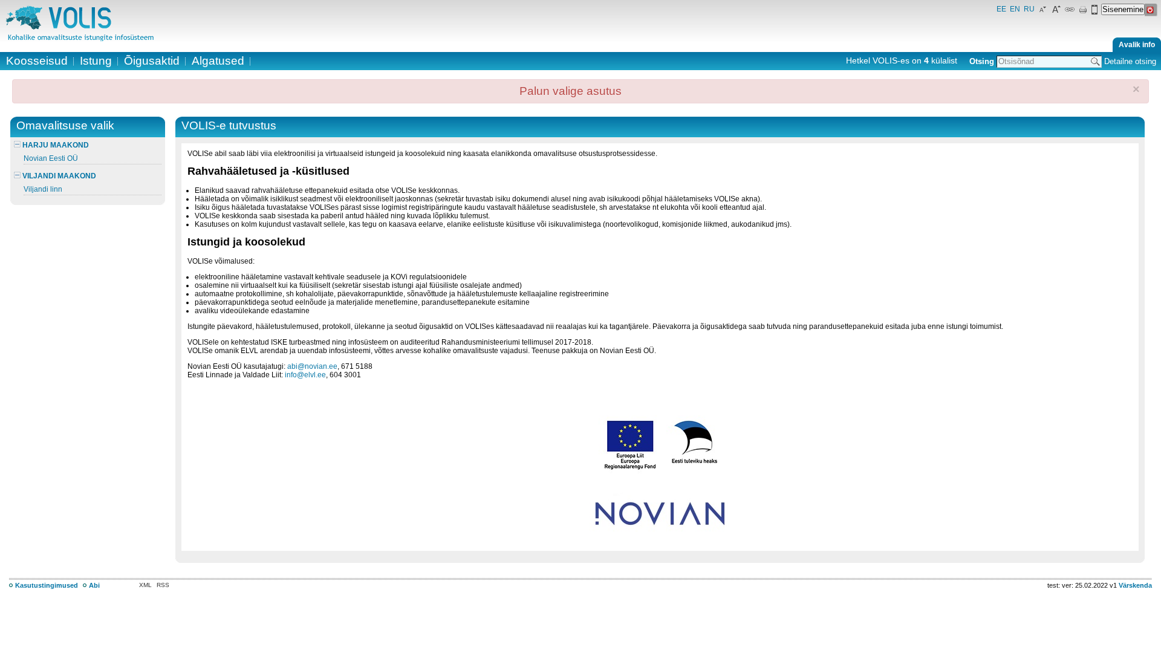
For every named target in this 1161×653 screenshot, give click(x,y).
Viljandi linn (43, 189)
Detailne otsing (1130, 61)
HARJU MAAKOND (55, 145)
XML (145, 585)
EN (1015, 9)
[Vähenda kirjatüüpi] (1043, 12)
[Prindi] (1083, 12)
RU (1029, 9)
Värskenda (1135, 585)
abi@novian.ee (312, 366)
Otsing (981, 61)
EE (1001, 9)
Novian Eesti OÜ (51, 158)
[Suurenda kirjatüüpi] (1056, 12)
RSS (163, 585)
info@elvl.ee (305, 375)
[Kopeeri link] (1070, 12)
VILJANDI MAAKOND (58, 176)
